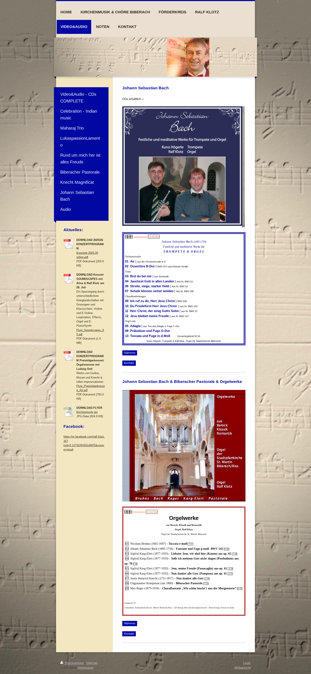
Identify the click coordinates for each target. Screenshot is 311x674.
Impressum (86, 667)
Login (247, 663)
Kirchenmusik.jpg (87, 412)
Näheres (129, 352)
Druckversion (74, 663)
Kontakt (129, 363)
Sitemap (92, 663)
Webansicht (242, 667)
